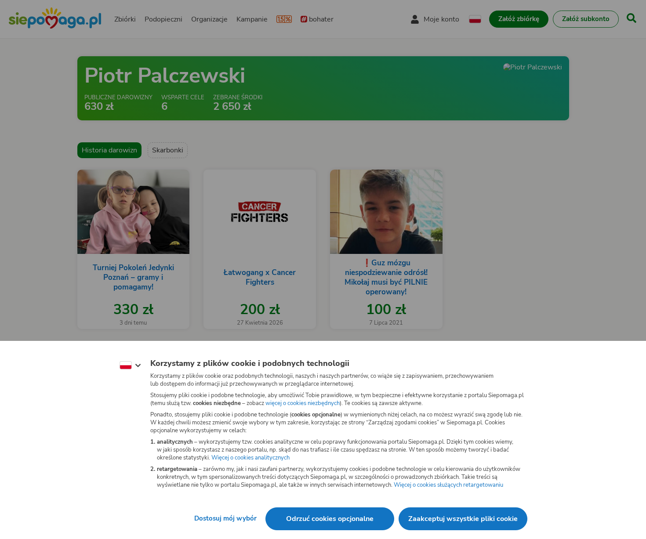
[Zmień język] (130, 365)
